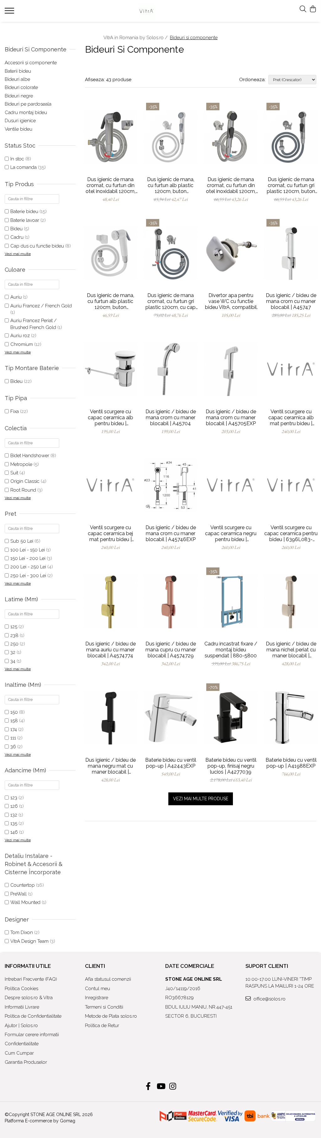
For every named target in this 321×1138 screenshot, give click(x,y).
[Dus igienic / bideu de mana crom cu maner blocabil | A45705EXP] (231, 369)
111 (13, 738)
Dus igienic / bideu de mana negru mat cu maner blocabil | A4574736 (110, 766)
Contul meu (97, 988)
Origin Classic (24, 481)
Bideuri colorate (21, 87)
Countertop (22, 885)
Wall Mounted (25, 902)
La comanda (23, 167)
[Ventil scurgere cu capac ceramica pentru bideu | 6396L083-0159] (291, 485)
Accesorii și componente (31, 62)
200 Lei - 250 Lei (28, 567)
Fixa (14, 411)
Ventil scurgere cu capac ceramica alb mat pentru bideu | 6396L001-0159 (291, 417)
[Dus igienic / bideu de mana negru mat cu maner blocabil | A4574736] (110, 717)
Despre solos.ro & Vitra (29, 997)
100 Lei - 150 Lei (27, 550)
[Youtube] (160, 1086)
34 (12, 661)
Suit (14, 473)
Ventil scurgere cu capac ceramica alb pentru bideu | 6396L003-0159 (110, 417)
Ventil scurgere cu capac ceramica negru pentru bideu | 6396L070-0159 (230, 533)
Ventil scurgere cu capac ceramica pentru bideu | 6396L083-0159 (291, 533)
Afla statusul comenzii (108, 979)
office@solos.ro (269, 999)
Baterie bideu (24, 211)
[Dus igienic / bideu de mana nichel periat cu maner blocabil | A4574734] (291, 601)
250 (14, 644)
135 (13, 823)
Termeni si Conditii (104, 1007)
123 (13, 798)
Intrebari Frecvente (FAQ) (31, 979)
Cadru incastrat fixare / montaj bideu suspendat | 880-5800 (230, 650)
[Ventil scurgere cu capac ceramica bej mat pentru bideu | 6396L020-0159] (110, 485)
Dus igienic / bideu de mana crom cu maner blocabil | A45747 (291, 301)
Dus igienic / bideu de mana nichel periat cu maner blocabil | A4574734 (291, 650)
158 (14, 720)
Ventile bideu (18, 129)
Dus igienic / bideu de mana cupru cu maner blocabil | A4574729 (170, 650)
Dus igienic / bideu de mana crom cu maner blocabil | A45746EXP (170, 533)
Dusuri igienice (20, 120)
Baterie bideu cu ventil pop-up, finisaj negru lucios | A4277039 (230, 766)
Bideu (16, 229)
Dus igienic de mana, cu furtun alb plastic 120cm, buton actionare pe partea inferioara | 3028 (110, 301)
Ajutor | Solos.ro (21, 1025)
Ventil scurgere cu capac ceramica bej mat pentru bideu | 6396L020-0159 (110, 533)
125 (13, 626)
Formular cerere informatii (32, 1034)
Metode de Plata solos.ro (111, 1016)
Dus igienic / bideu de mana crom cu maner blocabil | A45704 (170, 417)
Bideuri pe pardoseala (28, 104)
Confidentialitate (22, 1044)
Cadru (17, 237)
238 (14, 635)
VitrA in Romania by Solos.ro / (136, 37)
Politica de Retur (102, 1025)
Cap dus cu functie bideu (37, 246)
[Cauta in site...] (303, 9)
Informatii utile (28, 966)
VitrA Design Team (29, 941)
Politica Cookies (21, 988)
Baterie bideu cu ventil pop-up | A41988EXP (291, 763)
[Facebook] (148, 1086)
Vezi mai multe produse (200, 798)
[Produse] (10, 12)
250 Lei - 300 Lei (28, 575)
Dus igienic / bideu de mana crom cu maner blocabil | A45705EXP (231, 417)
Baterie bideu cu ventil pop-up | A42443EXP (170, 763)
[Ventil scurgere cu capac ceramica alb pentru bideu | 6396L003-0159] (110, 369)
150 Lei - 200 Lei (27, 558)
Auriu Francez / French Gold (41, 306)
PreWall (18, 894)
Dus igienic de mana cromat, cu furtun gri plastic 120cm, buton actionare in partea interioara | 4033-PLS (291, 185)
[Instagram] (172, 1086)
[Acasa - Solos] (161, 11)
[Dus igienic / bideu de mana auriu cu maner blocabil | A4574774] (110, 601)
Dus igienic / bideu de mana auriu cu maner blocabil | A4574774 (110, 650)
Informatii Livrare (22, 1007)
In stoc (17, 159)
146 (14, 832)
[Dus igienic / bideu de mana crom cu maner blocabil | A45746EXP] (170, 485)
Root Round (23, 490)
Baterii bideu (18, 71)
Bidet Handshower (29, 455)
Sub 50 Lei (21, 541)
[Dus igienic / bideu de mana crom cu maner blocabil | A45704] (170, 369)
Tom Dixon (21, 932)
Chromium (21, 344)
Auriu (16, 297)
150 (14, 712)
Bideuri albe (17, 79)
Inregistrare (96, 997)
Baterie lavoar (24, 220)
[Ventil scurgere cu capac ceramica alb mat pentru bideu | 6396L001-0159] (291, 369)
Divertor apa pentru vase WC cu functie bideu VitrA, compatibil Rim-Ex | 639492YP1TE (231, 301)
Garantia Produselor (26, 1062)
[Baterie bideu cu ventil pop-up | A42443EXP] (170, 717)
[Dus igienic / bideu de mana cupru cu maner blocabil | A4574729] (170, 601)
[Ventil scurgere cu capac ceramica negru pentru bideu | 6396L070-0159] (231, 485)
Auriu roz (20, 335)
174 (13, 729)
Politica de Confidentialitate (33, 1016)
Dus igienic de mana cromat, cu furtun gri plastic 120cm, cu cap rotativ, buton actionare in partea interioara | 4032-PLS (170, 301)
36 (13, 746)
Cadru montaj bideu (26, 112)
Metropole (21, 464)
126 (14, 806)
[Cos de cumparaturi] (313, 9)
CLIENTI (95, 966)
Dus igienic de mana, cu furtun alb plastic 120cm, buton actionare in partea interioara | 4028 (170, 185)
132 (13, 815)
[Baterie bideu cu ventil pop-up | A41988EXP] (291, 717)
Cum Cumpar (19, 1053)
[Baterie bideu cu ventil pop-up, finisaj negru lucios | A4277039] (231, 717)
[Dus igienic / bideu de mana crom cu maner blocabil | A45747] (291, 253)
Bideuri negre (19, 96)
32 (12, 652)
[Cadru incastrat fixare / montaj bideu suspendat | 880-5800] (231, 601)
